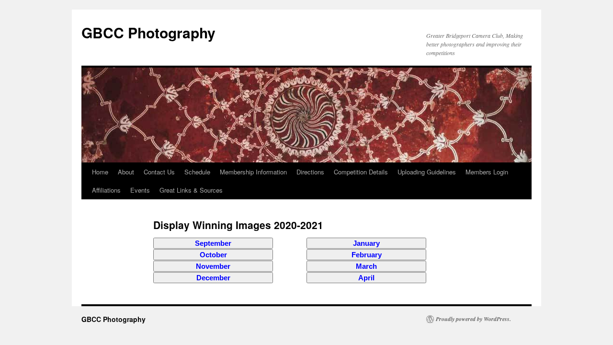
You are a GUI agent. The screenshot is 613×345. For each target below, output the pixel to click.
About (126, 171)
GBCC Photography (148, 32)
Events (140, 190)
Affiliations (106, 190)
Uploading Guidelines (426, 171)
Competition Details (361, 171)
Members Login (486, 171)
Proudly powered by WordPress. (473, 319)
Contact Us (159, 171)
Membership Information (253, 171)
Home (100, 171)
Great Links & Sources (191, 190)
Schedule (197, 171)
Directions (310, 171)
